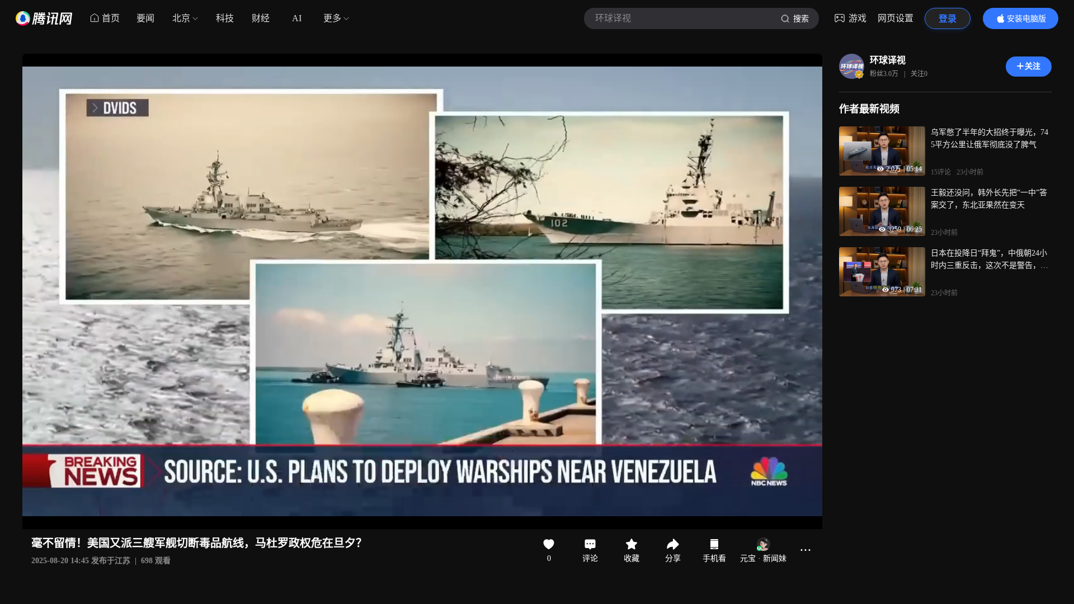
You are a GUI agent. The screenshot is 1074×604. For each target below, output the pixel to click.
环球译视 (888, 60)
